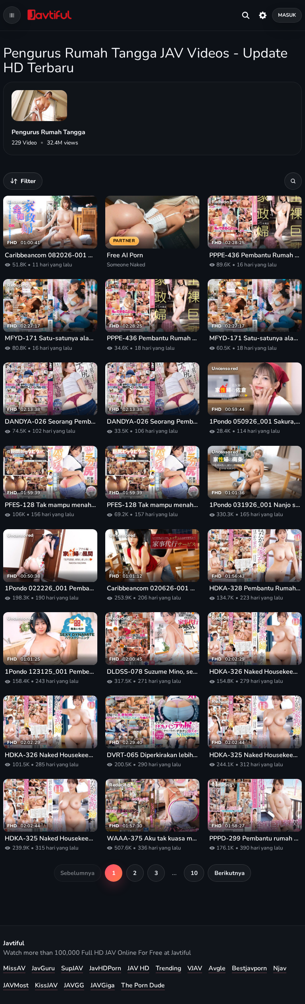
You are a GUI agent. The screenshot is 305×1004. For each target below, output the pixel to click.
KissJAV (46, 985)
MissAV (14, 968)
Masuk (287, 15)
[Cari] (293, 181)
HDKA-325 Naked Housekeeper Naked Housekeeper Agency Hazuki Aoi (254, 755)
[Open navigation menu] (12, 15)
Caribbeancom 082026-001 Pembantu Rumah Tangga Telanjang (50, 255)
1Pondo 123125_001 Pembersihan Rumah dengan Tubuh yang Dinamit (50, 672)
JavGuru (43, 968)
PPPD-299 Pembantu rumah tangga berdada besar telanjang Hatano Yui (254, 838)
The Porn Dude (143, 985)
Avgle (217, 968)
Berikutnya (229, 873)
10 (194, 873)
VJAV (194, 968)
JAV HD (138, 968)
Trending (168, 968)
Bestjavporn (249, 968)
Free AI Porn (125, 255)
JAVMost (16, 985)
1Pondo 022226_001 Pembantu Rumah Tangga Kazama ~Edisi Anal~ (50, 588)
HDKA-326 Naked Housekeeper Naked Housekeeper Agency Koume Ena (254, 672)
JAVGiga (103, 985)
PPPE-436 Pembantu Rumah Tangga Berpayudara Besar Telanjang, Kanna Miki (254, 255)
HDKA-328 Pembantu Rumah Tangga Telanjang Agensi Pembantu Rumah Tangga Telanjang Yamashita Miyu (254, 588)
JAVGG (74, 985)
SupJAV (72, 968)
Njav (279, 968)
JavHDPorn (105, 968)
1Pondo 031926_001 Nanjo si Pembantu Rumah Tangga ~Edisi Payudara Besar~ (254, 505)
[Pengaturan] (263, 15)
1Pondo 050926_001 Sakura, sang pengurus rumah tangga (254, 422)
